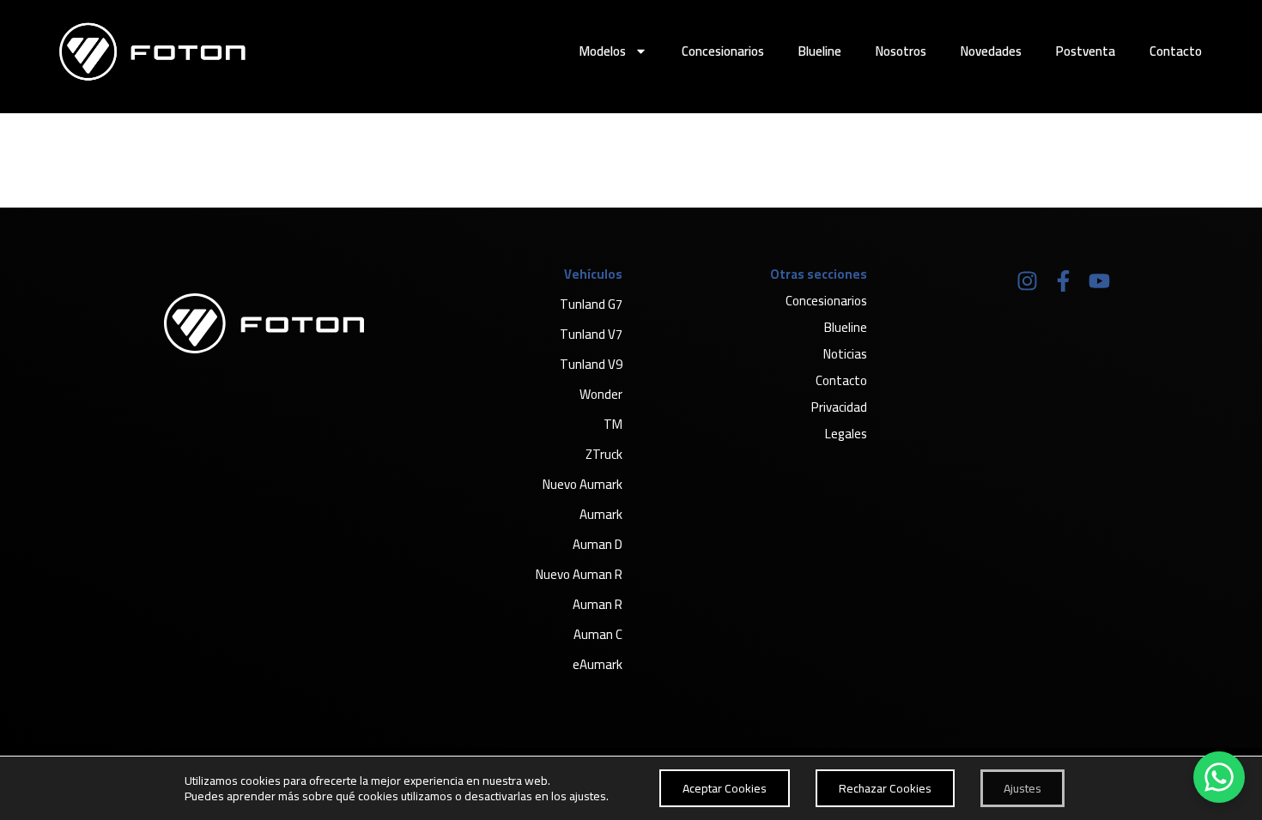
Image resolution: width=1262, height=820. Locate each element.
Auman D (597, 544)
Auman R (597, 604)
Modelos (602, 51)
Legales (846, 433)
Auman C (597, 634)
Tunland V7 (591, 334)
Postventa (1085, 51)
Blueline (819, 51)
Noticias (845, 353)
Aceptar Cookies (725, 788)
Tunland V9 (591, 364)
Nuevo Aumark (582, 484)
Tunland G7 (591, 304)
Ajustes (1022, 788)
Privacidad (839, 407)
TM (613, 424)
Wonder (600, 394)
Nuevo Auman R (579, 574)
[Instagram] (1027, 280)
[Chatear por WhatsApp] (1219, 777)
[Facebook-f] (1063, 280)
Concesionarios (723, 51)
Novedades (991, 51)
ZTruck (603, 454)
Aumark (600, 514)
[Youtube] (1099, 280)
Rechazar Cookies (885, 788)
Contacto (1176, 51)
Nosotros (901, 51)
